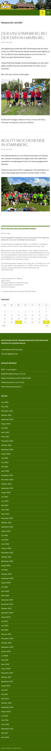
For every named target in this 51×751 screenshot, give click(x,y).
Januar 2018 (5, 668)
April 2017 (5, 699)
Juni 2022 (4, 540)
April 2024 (5, 471)
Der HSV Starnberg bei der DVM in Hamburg (24, 35)
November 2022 (7, 518)
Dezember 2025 (7, 411)
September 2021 (7, 561)
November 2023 (7, 480)
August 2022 (6, 531)
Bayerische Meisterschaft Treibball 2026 (16, 378)
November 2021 (7, 553)
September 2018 (7, 647)
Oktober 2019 (6, 608)
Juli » (47, 326)
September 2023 (7, 488)
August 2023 (6, 492)
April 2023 (5, 510)
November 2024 (7, 441)
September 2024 (7, 449)
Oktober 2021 (6, 557)
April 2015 (5, 737)
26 (19, 322)
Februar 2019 (6, 634)
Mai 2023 (4, 505)
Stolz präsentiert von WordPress (11, 748)
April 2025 (5, 432)
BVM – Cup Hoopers (8, 369)
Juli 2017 (4, 690)
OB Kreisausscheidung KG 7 (11, 387)
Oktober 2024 (6, 445)
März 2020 (5, 595)
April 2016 (5, 724)
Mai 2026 (4, 407)
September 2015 (7, 729)
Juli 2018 (4, 656)
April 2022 (5, 544)
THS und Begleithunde (9, 354)
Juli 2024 (4, 458)
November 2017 (7, 673)
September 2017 (7, 681)
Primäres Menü (48, 13)
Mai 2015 (4, 733)
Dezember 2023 (7, 475)
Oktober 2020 (6, 574)
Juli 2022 (4, 535)
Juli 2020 (4, 587)
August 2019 (6, 617)
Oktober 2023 (6, 484)
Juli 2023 (4, 497)
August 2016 (6, 711)
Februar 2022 (6, 548)
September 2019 (7, 613)
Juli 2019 (4, 621)
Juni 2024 (4, 462)
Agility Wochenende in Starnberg (23, 142)
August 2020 (6, 583)
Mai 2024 (4, 467)
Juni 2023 (4, 501)
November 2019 (7, 604)
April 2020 (5, 591)
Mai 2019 (4, 630)
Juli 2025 (4, 428)
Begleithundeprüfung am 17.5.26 (13, 374)
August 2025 (6, 424)
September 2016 (7, 707)
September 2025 (7, 419)
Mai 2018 (4, 660)
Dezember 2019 (7, 600)
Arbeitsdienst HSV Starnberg (11, 349)
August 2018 (6, 651)
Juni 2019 (4, 626)
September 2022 (7, 527)
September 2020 (7, 578)
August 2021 (6, 565)
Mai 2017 (4, 694)
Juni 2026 (4, 402)
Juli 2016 (4, 716)
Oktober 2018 (6, 643)
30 (46, 322)
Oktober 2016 (6, 703)
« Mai (4, 326)
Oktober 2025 (6, 415)
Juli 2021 (4, 570)
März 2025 (5, 437)
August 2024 (6, 454)
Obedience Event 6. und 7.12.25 (12, 382)
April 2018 (5, 664)
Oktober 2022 (6, 522)
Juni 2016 (4, 720)
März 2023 (5, 514)
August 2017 (6, 686)
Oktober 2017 (6, 677)
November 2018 (7, 638)
